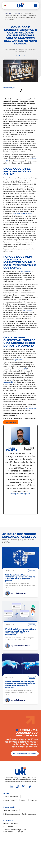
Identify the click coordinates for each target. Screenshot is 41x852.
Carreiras (24, 800)
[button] (35, 5)
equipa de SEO (8, 382)
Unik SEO (8, 13)
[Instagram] (17, 786)
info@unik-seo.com (10, 823)
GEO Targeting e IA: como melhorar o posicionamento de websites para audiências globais (20, 578)
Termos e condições (10, 810)
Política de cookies (29, 814)
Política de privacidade (11, 814)
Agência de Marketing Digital (22, 213)
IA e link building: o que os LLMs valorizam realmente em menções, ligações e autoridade (20, 632)
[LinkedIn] (20, 504)
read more (21, 639)
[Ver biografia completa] (31, 493)
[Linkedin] (11, 786)
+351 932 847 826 (10, 826)
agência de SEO (28, 310)
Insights (17, 13)
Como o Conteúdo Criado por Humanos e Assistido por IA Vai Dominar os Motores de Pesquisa (20, 684)
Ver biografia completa (19, 493)
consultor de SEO (25, 271)
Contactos (33, 800)
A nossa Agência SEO (11, 796)
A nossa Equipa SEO (10, 800)
